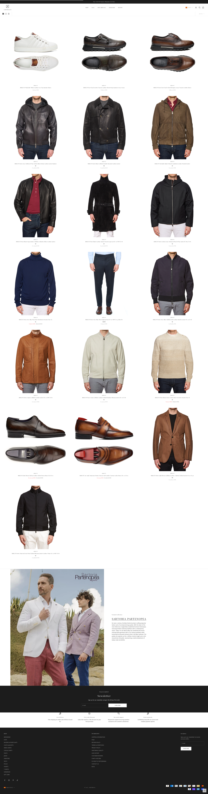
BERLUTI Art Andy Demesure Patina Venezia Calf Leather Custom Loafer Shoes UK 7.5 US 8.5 (104, 475)
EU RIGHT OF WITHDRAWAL (99, 761)
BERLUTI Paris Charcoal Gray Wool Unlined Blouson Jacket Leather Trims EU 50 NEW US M (35, 553)
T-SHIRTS (6, 769)
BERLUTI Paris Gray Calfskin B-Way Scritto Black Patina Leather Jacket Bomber (36, 163)
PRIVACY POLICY (96, 748)
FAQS (93, 739)
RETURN (120, 7)
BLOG (93, 766)
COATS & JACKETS (8, 745)
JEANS (5, 756)
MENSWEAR (7, 737)
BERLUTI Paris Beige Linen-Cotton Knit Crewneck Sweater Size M (172, 397)
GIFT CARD (7, 774)
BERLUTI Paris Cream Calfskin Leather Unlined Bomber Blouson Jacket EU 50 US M (104, 397)
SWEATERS (7, 758)
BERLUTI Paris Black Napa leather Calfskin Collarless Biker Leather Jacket (35, 241)
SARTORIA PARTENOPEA (129, 619)
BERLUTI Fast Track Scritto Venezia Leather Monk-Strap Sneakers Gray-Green (104, 87)
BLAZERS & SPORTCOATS (10, 742)
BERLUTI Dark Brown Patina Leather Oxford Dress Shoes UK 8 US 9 (35, 475)
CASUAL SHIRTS (8, 750)
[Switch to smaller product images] (6, 14)
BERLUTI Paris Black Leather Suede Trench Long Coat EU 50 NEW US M (104, 241)
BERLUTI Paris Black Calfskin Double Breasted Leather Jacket (104, 163)
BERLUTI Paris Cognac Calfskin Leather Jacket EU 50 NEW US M (35, 397)
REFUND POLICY (96, 742)
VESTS (5, 761)
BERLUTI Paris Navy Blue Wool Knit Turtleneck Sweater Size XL (35, 319)
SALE (93, 7)
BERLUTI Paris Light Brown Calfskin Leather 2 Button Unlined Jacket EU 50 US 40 (172, 475)
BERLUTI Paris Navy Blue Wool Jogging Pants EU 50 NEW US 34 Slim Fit (104, 319)
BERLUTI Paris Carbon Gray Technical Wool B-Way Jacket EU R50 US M (172, 241)
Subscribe (118, 705)
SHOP (86, 7)
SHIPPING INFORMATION (98, 737)
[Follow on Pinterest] (13, 780)
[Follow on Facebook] (5, 780)
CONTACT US (95, 764)
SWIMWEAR (7, 772)
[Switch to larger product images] (3, 14)
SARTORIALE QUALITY (97, 750)
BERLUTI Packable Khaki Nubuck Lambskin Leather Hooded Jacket (172, 163)
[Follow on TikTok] (17, 780)
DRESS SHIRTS (8, 748)
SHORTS (6, 766)
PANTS (5, 753)
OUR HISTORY (95, 753)
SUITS (5, 739)
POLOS (6, 764)
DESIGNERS (112, 7)
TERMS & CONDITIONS (98, 745)
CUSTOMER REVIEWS (97, 756)
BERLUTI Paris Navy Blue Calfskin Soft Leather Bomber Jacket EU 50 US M (172, 319)
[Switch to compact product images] (8, 14)
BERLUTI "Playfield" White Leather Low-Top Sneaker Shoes (35, 87)
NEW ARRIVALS (102, 7)
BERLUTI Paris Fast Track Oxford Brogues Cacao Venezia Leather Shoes (172, 87)
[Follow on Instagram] (9, 780)
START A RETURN (96, 758)
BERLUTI (36, 85)
